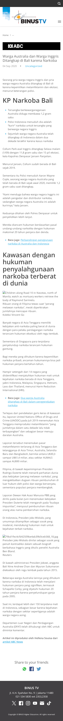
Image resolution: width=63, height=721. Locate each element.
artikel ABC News (13, 641)
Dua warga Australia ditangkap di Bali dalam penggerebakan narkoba (31, 401)
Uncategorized (33, 66)
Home (6, 35)
